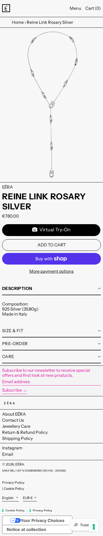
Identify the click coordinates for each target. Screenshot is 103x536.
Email (7, 454)
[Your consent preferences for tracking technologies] (94, 527)
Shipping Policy (17, 438)
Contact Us (13, 420)
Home (18, 22)
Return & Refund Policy (25, 432)
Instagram (12, 447)
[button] (51, 105)
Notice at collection (26, 529)
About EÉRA (14, 414)
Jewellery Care (16, 426)
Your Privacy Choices (42, 520)
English (8, 498)
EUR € (28, 498)
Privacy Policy (13, 482)
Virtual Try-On (54, 230)
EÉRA (7, 187)
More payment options (51, 271)
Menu (75, 8)
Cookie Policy (14, 489)
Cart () (93, 8)
